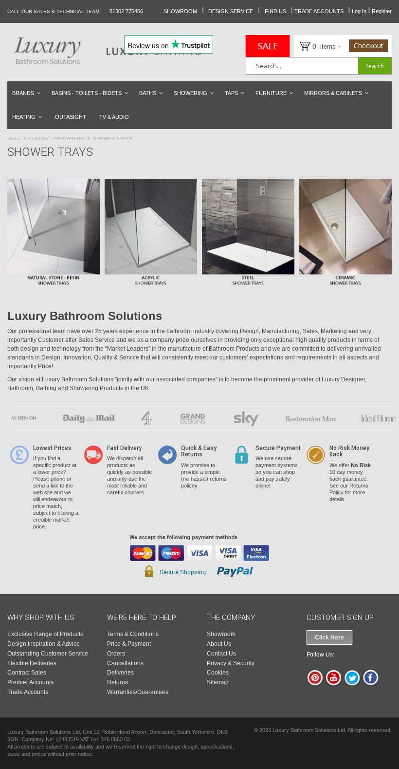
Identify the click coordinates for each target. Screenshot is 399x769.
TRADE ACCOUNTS (319, 11)
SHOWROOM (180, 11)
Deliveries (120, 672)
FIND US (275, 11)
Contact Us (221, 653)
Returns (117, 682)
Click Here (329, 637)
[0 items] (300, 45)
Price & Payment (129, 643)
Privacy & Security (230, 663)
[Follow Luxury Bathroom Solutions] (370, 684)
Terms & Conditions (133, 634)
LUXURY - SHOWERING (57, 138)
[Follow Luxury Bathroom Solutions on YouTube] (333, 684)
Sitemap (218, 682)
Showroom (221, 634)
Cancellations (125, 663)
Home (14, 138)
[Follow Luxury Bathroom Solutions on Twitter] (352, 684)
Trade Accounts (27, 692)
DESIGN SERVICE (230, 11)
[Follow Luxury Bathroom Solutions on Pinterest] (315, 684)
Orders (116, 653)
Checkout (368, 45)
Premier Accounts (30, 682)
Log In (359, 11)
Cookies (218, 672)
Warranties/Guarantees (137, 692)
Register (382, 11)
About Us (219, 643)
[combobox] (319, 66)
